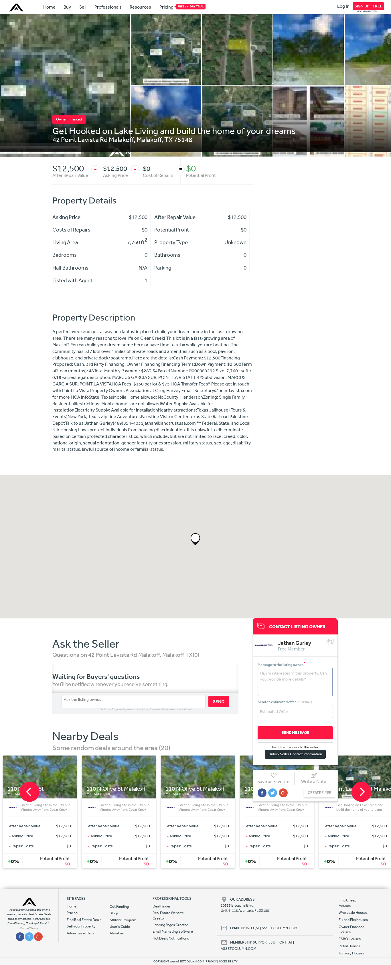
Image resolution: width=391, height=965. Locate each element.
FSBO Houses (350, 938)
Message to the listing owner (282, 664)
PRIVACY (211, 962)
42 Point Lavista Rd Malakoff (93, 139)
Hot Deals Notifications (171, 938)
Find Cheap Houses (347, 903)
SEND (219, 701)
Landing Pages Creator (170, 924)
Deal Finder (162, 906)
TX (168, 139)
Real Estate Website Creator (168, 915)
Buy (67, 7)
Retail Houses (349, 946)
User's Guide (120, 926)
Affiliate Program (123, 919)
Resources (140, 7)
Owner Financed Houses (351, 929)
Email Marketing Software (173, 931)
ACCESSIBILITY (228, 962)
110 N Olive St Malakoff (91, 789)
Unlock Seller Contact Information (295, 754)
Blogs (114, 913)
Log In (343, 6)
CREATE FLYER (319, 792)
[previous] (29, 792)
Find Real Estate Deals (84, 919)
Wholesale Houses (353, 912)
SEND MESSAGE (295, 732)
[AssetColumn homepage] (17, 7)
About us (117, 933)
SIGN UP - (368, 6)
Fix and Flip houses (353, 919)
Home (49, 7)
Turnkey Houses (351, 953)
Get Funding (119, 906)
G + (38, 936)
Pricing (166, 7)
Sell (82, 7)
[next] (361, 792)
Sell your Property (81, 926)
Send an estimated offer (285, 701)
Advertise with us (80, 933)
